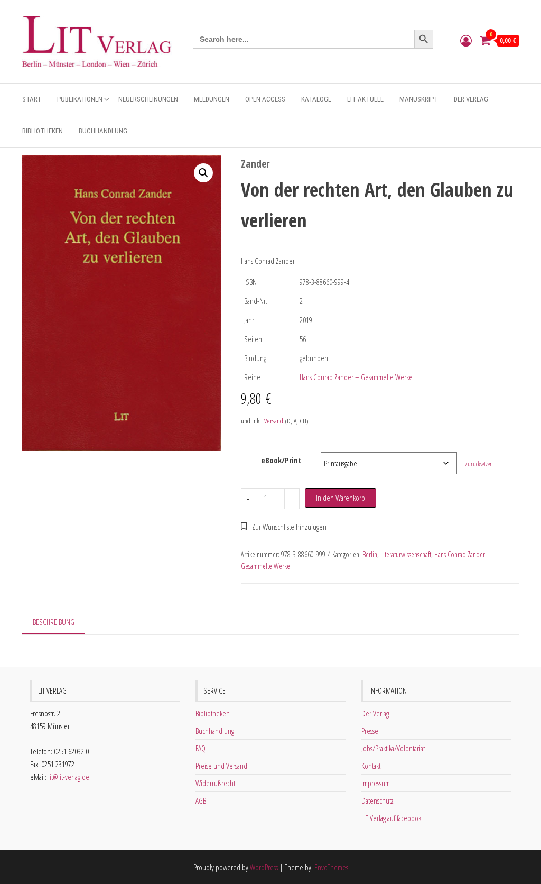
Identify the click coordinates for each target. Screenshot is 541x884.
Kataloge (316, 99)
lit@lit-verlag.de (68, 776)
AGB (200, 800)
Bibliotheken (42, 131)
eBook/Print (281, 460)
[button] (203, 172)
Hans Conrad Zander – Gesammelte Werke (356, 377)
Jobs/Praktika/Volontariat (393, 748)
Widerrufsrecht (215, 783)
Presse (369, 730)
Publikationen (79, 99)
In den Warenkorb (340, 497)
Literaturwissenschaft (405, 554)
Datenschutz (377, 800)
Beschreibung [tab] (53, 621)
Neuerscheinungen (148, 99)
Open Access (265, 99)
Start (31, 99)
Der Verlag (471, 99)
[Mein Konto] (466, 40)
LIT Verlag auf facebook (391, 818)
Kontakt (370, 765)
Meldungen (211, 99)
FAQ (200, 748)
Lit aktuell (365, 99)
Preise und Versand (221, 765)
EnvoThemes (331, 867)
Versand (273, 421)
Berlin (369, 554)
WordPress (264, 867)
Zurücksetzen (479, 463)
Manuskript (418, 99)
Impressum (375, 783)
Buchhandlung (103, 131)
